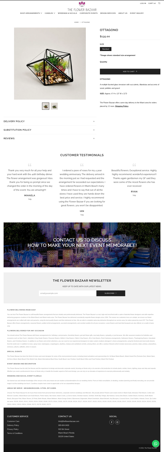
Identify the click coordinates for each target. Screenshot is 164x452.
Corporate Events (89, 13)
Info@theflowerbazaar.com (68, 421)
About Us (122, 13)
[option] (50, 64)
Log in (143, 3)
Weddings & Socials (67, 13)
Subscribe (110, 293)
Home (76, 22)
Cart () (152, 3)
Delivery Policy (13, 425)
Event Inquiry (137, 13)
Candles (49, 13)
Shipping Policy (121, 106)
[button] (45, 106)
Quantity (103, 62)
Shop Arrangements (30, 13)
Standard (105, 49)
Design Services (108, 13)
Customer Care (13, 421)
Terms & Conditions (15, 433)
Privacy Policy (12, 429)
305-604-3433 (63, 425)
